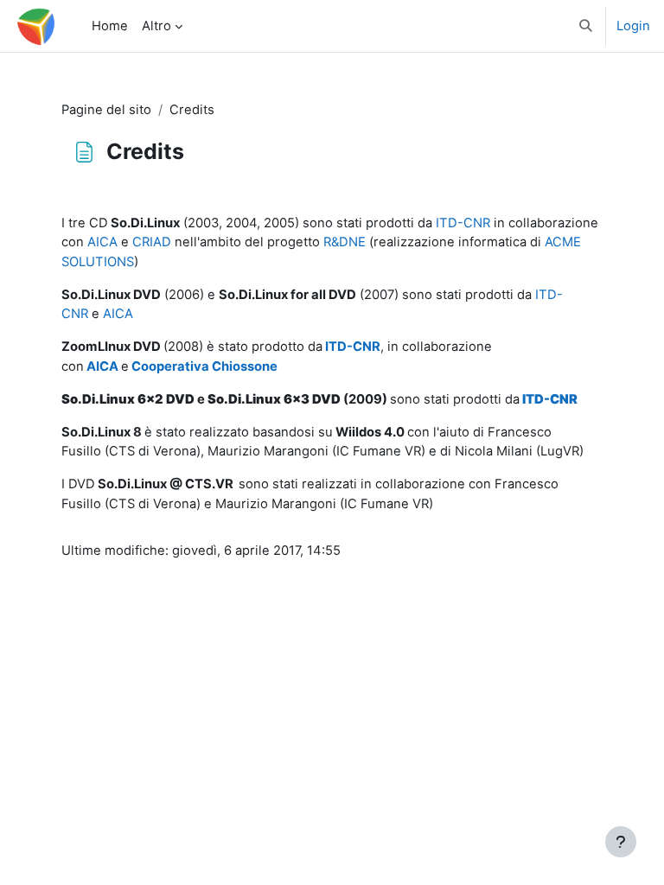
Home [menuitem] (110, 26)
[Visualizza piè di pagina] (620, 841)
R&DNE (344, 242)
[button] (587, 26)
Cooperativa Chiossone (204, 366)
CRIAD (151, 242)
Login (633, 26)
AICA (102, 242)
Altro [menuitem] (156, 26)
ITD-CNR (463, 223)
